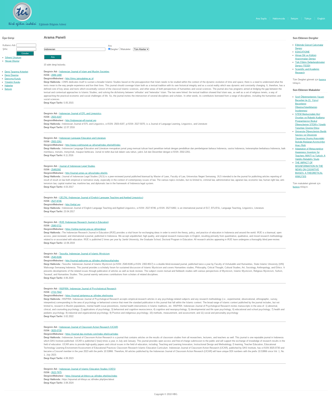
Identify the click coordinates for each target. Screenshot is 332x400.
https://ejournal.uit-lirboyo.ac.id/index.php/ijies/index (91, 376)
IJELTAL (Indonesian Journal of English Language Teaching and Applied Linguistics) (101, 197)
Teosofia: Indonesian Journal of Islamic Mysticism (84, 253)
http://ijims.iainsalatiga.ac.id (79, 78)
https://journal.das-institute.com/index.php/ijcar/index (91, 334)
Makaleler (126, 49)
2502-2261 (56, 141)
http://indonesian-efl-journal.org (80, 120)
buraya (322, 79)
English (321, 18)
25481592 (56, 169)
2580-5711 (56, 225)
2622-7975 (56, 372)
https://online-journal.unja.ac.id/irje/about (85, 229)
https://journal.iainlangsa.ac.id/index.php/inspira (89, 295)
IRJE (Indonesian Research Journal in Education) (84, 222)
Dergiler (114, 49)
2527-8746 (56, 201)
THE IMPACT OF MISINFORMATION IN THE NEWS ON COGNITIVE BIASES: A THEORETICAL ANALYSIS (309, 169)
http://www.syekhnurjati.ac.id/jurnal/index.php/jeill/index (93, 145)
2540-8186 (56, 257)
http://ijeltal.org (72, 204)
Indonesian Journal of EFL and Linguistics (80, 113)
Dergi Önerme (12, 75)
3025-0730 (56, 330)
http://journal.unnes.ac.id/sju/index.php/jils (86, 173)
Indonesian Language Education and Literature (82, 138)
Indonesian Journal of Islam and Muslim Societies (84, 71)
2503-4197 (56, 117)
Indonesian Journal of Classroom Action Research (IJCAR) (88, 327)
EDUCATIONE (302, 52)
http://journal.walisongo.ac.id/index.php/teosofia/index (92, 260)
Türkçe (307, 18)
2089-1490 (56, 75)
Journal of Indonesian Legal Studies (77, 166)
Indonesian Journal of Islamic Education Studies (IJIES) (87, 369)
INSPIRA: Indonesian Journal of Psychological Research (87, 288)
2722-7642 (56, 292)
